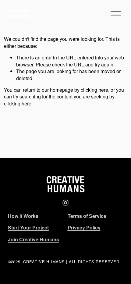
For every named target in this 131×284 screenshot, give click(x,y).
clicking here (94, 89)
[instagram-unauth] (65, 203)
